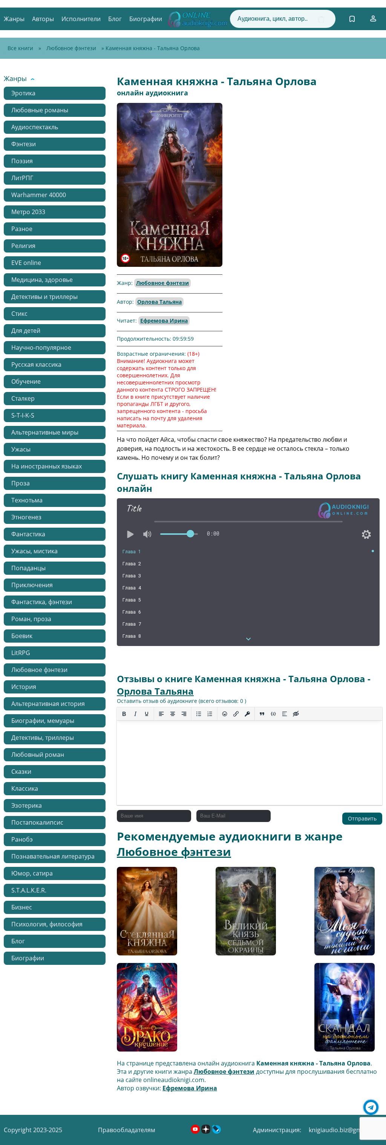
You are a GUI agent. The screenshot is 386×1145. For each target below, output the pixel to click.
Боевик (21, 636)
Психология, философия (47, 924)
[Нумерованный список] (210, 713)
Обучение (26, 381)
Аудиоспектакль (34, 127)
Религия (23, 246)
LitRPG (20, 653)
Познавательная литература (53, 856)
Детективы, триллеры (42, 737)
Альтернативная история (48, 704)
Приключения (32, 585)
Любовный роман (37, 754)
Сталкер (23, 398)
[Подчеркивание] (146, 713)
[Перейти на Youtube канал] (196, 1131)
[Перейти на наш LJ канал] (216, 1131)
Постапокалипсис (37, 822)
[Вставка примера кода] (273, 713)
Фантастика (28, 534)
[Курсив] (135, 713)
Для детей (25, 330)
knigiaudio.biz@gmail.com (345, 1130)
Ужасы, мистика (34, 551)
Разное (21, 229)
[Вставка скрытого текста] (296, 713)
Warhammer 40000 (38, 195)
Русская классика (36, 364)
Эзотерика (26, 805)
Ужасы (21, 449)
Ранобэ (22, 839)
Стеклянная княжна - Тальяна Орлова (146, 913)
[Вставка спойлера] (284, 713)
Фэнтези (23, 144)
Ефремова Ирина (164, 320)
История (23, 687)
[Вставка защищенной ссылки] (247, 713)
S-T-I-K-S (22, 415)
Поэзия (22, 161)
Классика (24, 788)
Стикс (19, 313)
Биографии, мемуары (42, 720)
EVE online (26, 263)
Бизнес (21, 907)
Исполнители (81, 19)
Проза (20, 483)
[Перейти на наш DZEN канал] (206, 1131)
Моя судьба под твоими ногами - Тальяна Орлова (339, 914)
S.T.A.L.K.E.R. (28, 890)
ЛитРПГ (22, 178)
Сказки (21, 771)
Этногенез (26, 517)
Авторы (43, 19)
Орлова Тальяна (159, 301)
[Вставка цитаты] (262, 713)
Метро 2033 (28, 212)
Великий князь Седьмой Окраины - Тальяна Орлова (245, 914)
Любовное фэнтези (71, 48)
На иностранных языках (46, 466)
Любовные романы (39, 110)
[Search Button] (321, 19)
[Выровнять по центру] (172, 713)
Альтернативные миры (44, 432)
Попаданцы (28, 568)
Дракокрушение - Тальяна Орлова (143, 1010)
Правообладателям (126, 1130)
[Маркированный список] (198, 713)
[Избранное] (352, 19)
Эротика (23, 93)
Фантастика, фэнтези (41, 602)
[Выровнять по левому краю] (161, 713)
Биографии (145, 19)
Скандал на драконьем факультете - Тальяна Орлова (339, 1010)
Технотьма (27, 500)
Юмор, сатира (32, 873)
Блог (115, 19)
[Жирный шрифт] (124, 713)
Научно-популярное (41, 347)
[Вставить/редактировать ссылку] (236, 713)
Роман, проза (31, 619)
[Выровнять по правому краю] (184, 713)
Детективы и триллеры (44, 296)
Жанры (14, 19)
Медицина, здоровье (42, 280)
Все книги (20, 48)
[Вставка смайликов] (224, 713)
